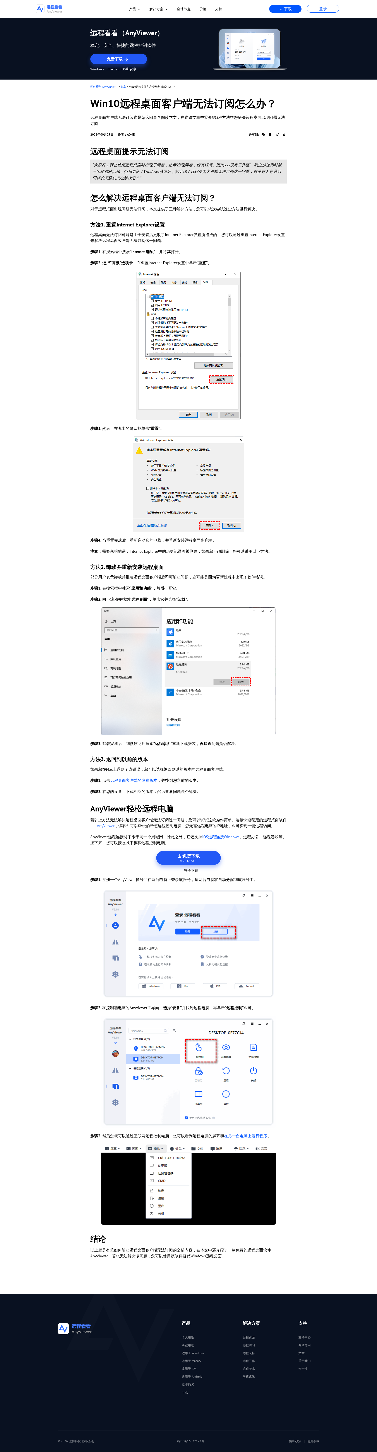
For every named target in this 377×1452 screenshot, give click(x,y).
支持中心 (304, 1337)
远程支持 (249, 1353)
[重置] (189, 345)
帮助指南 (304, 1345)
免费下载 (115, 58)
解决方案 (156, 9)
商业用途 (188, 1345)
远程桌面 (249, 1337)
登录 (323, 8)
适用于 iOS (189, 1369)
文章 (123, 86)
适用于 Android (192, 1377)
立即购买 (188, 1384)
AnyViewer (106, 825)
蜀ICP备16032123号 (190, 1441)
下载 (287, 8)
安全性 (303, 1369)
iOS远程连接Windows (220, 836)
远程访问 (249, 1345)
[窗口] (188, 1184)
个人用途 (188, 1337)
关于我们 (304, 1361)
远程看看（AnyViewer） (104, 86)
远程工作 (249, 1361)
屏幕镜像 (249, 1377)
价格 (202, 9)
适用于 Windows (193, 1353)
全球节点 (184, 9)
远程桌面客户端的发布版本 (133, 780)
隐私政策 (295, 1441)
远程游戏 (249, 1369)
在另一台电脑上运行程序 (245, 1135)
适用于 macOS (191, 1361)
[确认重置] (188, 484)
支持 (218, 9)
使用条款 (313, 1441)
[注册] (188, 944)
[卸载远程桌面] (188, 671)
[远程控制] (188, 1072)
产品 (132, 9)
